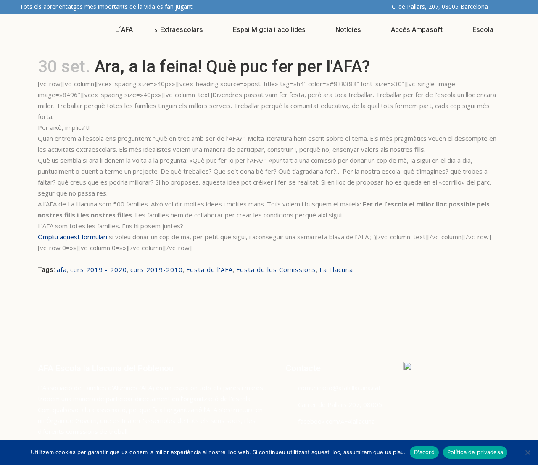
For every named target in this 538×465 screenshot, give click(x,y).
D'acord (424, 452)
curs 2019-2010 (156, 269)
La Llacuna (336, 269)
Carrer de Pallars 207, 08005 (340, 404)
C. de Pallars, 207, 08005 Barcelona (440, 7)
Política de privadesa (475, 452)
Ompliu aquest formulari (72, 236)
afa (62, 269)
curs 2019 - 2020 (98, 269)
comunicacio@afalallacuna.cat (339, 387)
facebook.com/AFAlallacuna (336, 421)
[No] (527, 452)
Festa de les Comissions (276, 269)
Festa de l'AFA (209, 269)
